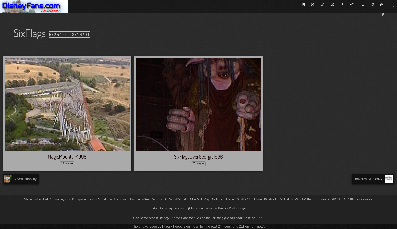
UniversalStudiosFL (265, 199)
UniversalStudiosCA (238, 199)
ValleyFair (286, 199)
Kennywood (79, 199)
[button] (6, 222)
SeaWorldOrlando (176, 199)
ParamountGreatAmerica (145, 199)
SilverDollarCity (199, 199)
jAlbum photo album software (207, 208)
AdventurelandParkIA (37, 199)
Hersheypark (61, 199)
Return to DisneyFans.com (168, 208)
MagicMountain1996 (67, 156)
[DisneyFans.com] (34, 6)
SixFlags (217, 199)
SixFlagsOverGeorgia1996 (198, 156)
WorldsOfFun (303, 199)
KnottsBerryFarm (101, 199)
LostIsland (120, 199)
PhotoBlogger (238, 208)
